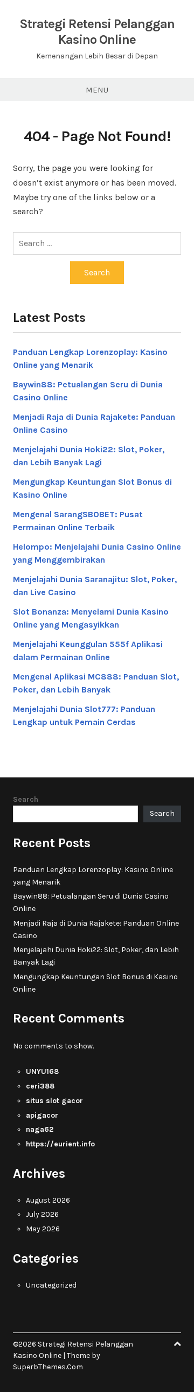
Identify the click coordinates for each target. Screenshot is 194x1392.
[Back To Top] (177, 1344)
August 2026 (48, 1200)
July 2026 (42, 1214)
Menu (97, 90)
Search (25, 799)
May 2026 (43, 1228)
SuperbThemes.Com (48, 1366)
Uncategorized (51, 1285)
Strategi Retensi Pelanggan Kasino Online (97, 31)
